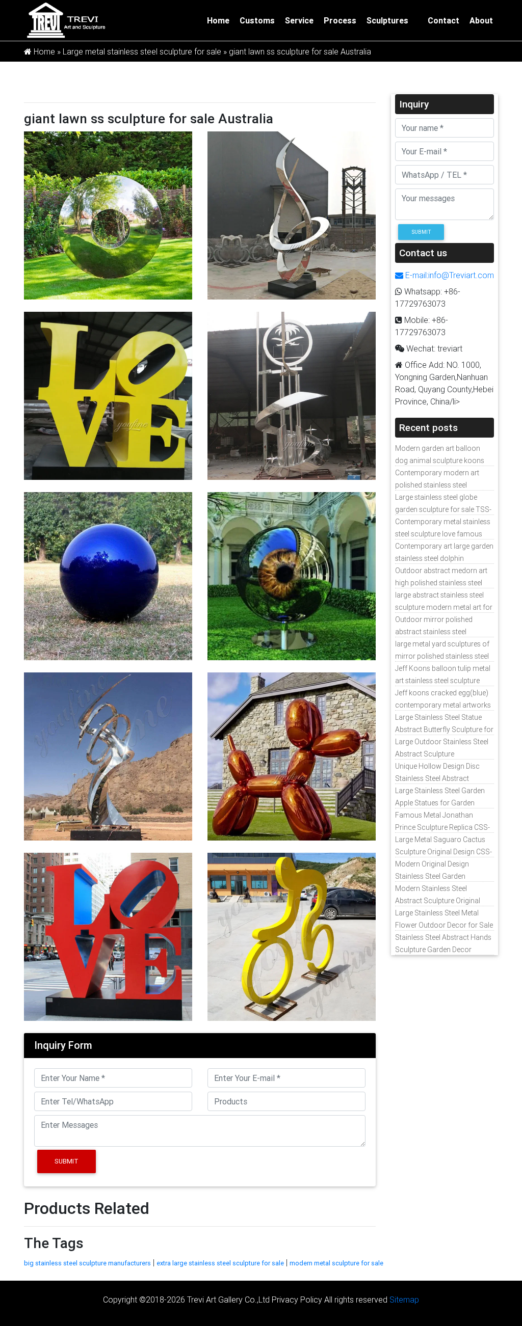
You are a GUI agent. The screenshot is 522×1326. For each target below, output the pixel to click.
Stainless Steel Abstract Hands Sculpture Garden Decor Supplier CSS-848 (443, 949)
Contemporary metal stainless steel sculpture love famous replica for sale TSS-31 (442, 534)
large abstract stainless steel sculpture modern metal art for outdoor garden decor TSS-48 (443, 607)
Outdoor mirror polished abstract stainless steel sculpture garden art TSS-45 (439, 631)
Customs (257, 20)
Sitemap (404, 1299)
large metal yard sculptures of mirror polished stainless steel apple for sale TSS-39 (442, 656)
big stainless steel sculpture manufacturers (87, 1263)
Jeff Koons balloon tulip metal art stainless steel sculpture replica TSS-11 (442, 680)
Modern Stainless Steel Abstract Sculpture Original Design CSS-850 (437, 900)
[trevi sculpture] (66, 19)
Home (218, 20)
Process (340, 20)
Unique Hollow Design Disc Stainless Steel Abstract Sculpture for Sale (437, 778)
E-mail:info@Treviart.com (448, 275)
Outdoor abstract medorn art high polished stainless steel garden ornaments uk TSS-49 (442, 583)
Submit (67, 1161)
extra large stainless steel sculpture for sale (220, 1263)
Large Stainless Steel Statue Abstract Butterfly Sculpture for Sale (444, 729)
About (481, 20)
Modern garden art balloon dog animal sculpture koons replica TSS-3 (439, 460)
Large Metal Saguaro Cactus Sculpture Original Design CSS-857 (443, 852)
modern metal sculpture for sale (336, 1263)
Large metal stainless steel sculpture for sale (142, 51)
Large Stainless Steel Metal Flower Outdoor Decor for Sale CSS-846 (444, 925)
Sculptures (387, 20)
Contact (443, 20)
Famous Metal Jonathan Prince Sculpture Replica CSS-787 (442, 827)
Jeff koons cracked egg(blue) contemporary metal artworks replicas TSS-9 (443, 705)
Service (299, 20)
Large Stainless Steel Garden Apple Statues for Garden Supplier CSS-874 (440, 803)
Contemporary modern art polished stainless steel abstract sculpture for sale (437, 485)
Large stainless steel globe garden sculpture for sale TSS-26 (443, 509)
